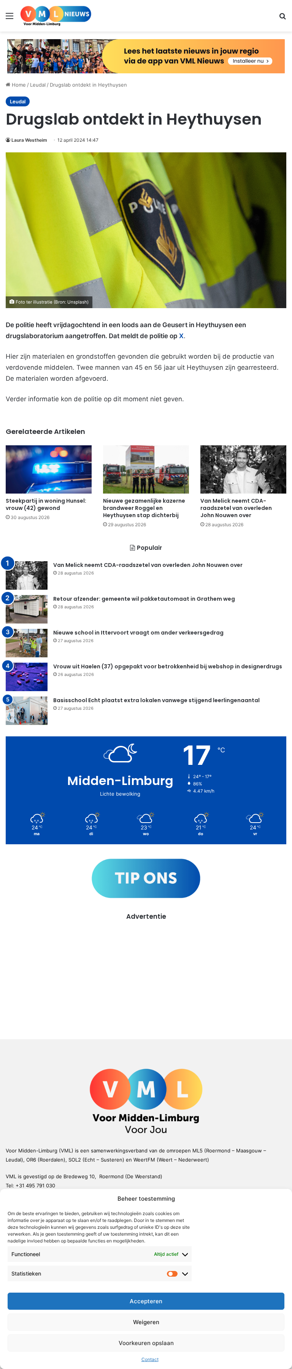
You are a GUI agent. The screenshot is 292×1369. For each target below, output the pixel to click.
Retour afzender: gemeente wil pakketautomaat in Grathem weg (144, 599)
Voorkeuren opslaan (146, 1343)
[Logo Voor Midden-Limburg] (56, 15)
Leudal (38, 85)
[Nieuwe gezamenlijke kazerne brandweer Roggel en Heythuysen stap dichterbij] (146, 469)
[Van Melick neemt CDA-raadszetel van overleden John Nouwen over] (243, 469)
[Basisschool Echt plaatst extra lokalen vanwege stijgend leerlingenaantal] (27, 710)
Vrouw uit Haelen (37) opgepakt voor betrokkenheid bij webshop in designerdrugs (167, 666)
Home (18, 85)
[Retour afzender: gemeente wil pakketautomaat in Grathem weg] (27, 609)
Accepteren (146, 1301)
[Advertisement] (146, 974)
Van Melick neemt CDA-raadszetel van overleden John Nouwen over (236, 508)
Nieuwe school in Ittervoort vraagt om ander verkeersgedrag (138, 632)
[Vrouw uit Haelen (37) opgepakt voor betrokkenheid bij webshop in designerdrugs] (27, 677)
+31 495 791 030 (35, 1185)
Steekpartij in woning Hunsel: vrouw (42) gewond (46, 504)
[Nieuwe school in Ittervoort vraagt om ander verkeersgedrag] (27, 643)
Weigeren (146, 1322)
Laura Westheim (29, 140)
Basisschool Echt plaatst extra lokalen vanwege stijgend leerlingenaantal (156, 700)
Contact (150, 1359)
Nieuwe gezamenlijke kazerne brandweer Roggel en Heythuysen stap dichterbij (144, 508)
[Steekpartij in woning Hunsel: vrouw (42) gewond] (49, 469)
